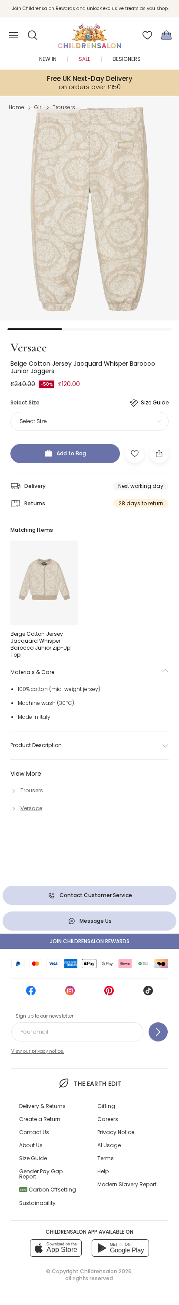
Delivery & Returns (42, 1106)
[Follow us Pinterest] (109, 993)
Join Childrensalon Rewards (89, 941)
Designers (127, 59)
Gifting (106, 1106)
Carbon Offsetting (48, 1189)
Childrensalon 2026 (106, 1271)
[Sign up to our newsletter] (158, 1031)
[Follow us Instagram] (70, 993)
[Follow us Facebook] (31, 993)
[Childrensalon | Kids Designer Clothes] (89, 32)
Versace (28, 347)
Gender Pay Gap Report (41, 1174)
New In (47, 59)
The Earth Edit (97, 1083)
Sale (84, 59)
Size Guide (33, 1158)
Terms (105, 1158)
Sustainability (37, 1203)
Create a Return (39, 1119)
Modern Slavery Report (126, 1184)
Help (103, 1171)
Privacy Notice (115, 1132)
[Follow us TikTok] (148, 993)
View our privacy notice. (37, 1051)
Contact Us (34, 1132)
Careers (107, 1119)
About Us (31, 1145)
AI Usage (109, 1145)
